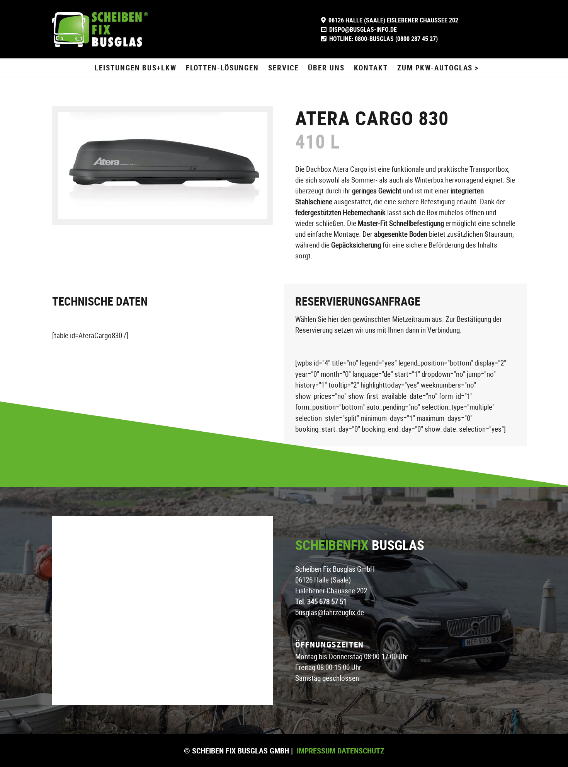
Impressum (316, 750)
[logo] (100, 29)
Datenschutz (359, 750)
